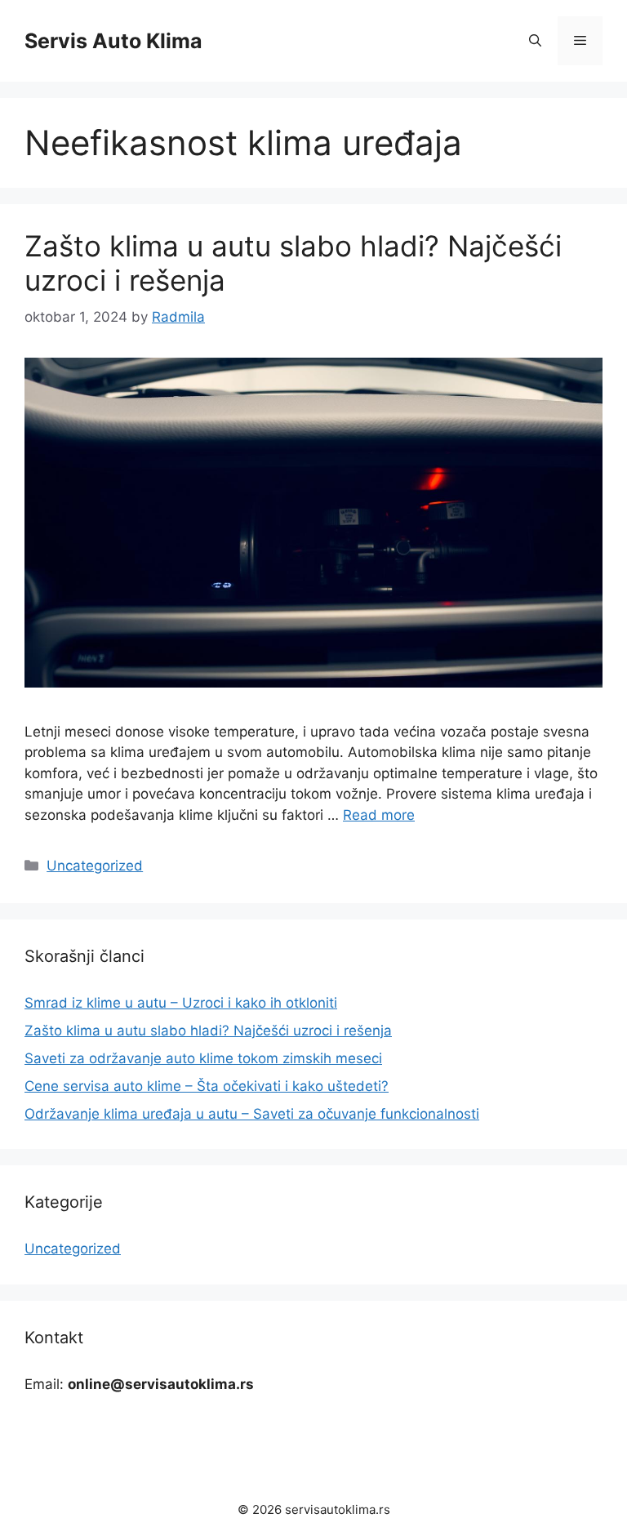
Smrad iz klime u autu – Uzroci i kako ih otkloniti (180, 1003)
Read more (379, 815)
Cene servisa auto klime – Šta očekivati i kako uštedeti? (206, 1086)
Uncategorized (95, 865)
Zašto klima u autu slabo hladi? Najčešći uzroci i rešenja (208, 1030)
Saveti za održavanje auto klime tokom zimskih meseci (203, 1058)
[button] (535, 40)
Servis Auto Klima (113, 41)
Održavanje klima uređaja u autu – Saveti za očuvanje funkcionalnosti (251, 1114)
